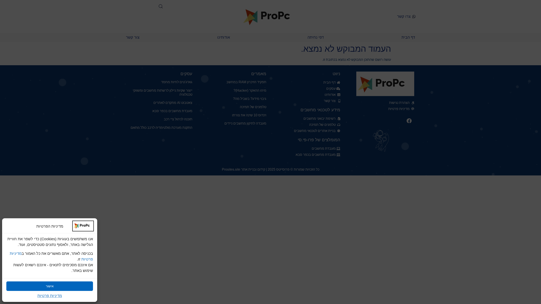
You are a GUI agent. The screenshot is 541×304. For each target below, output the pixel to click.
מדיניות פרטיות (49, 296)
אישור (49, 286)
